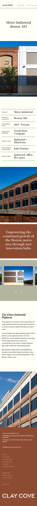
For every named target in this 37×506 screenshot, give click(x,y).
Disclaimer (6, 473)
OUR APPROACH (31, 5)
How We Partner (8, 466)
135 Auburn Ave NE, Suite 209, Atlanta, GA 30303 (17, 440)
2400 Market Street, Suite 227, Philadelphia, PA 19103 (18, 436)
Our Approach (7, 459)
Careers (5, 464)
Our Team (5, 457)
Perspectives (7, 461)
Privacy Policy (7, 475)
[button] (15, 292)
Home (4, 454)
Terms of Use (7, 478)
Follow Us (5, 484)
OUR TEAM (20, 5)
